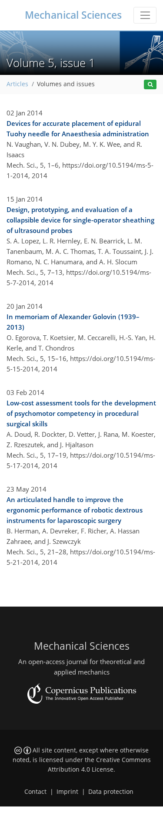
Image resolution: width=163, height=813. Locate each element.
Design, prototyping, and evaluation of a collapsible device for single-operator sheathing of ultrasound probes (80, 220)
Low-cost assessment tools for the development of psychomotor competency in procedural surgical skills (81, 413)
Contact (35, 792)
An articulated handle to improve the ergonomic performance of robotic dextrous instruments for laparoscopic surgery (75, 510)
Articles (17, 84)
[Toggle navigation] (144, 15)
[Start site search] (150, 85)
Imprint (67, 792)
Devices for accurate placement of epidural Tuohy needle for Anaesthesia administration (78, 128)
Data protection (110, 792)
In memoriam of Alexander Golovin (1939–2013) (73, 321)
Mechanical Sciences (73, 15)
